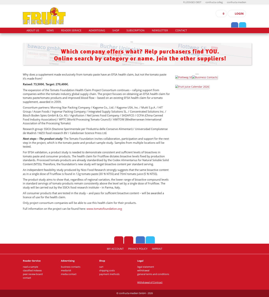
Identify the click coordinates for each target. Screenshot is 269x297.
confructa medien (236, 2)
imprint (157, 248)
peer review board (33, 274)
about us (33, 30)
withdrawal (143, 270)
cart (101, 266)
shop (115, 30)
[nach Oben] (118, 240)
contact (181, 30)
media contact (68, 274)
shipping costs (107, 270)
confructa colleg (214, 2)
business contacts (70, 266)
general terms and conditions (153, 274)
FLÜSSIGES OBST (192, 2)
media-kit (66, 270)
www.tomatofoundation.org (104, 208)
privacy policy (137, 248)
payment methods (109, 274)
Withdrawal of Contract (149, 282)
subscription (135, 30)
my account (115, 248)
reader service (71, 30)
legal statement (145, 266)
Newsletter (160, 30)
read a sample (30, 266)
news (50, 30)
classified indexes (32, 270)
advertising (97, 30)
